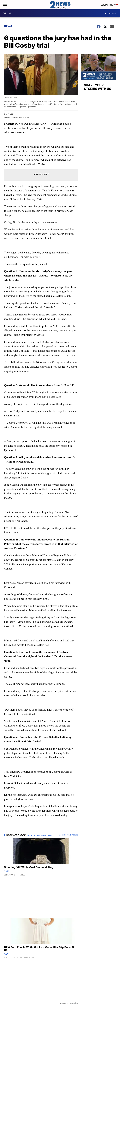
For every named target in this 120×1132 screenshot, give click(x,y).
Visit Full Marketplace (68, 835)
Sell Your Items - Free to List (39, 835)
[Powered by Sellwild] (73, 1003)
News (8, 26)
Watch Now (108, 4)
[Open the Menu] (5, 4)
